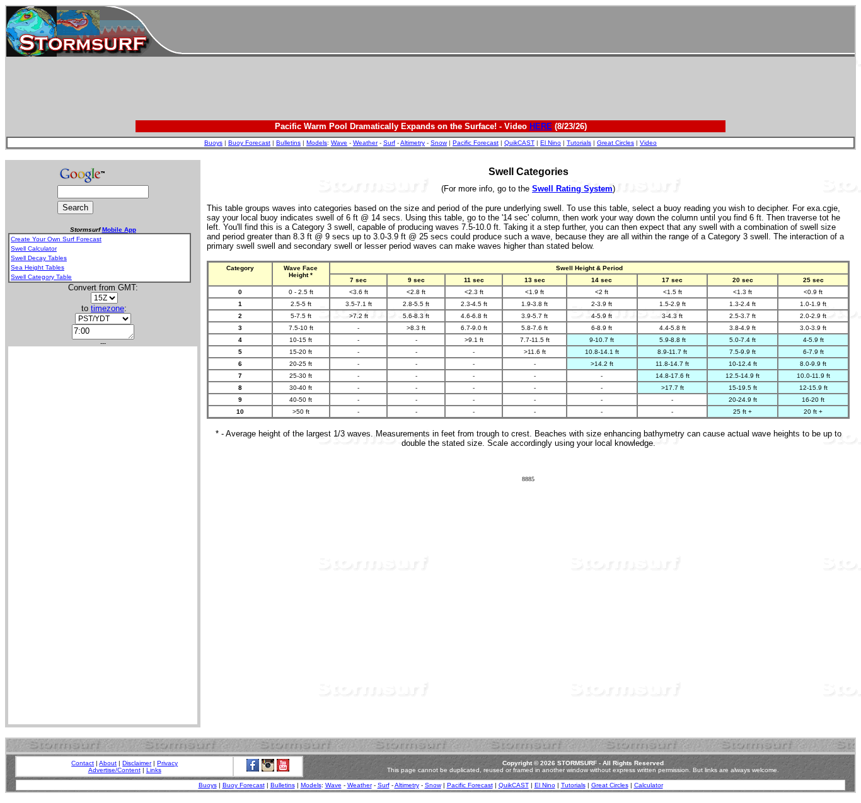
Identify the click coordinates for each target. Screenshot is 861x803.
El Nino (550, 142)
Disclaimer (136, 763)
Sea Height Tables (37, 267)
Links (153, 769)
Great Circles (615, 142)
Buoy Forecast (249, 142)
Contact (82, 763)
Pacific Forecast (476, 142)
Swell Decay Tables (39, 257)
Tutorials (579, 142)
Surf (389, 142)
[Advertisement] (518, 31)
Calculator (648, 785)
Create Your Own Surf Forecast (56, 239)
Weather (365, 142)
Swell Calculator (34, 248)
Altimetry (412, 142)
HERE (540, 126)
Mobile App (119, 229)
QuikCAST (519, 142)
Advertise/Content (114, 769)
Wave (339, 142)
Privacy (167, 763)
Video (648, 142)
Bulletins (288, 142)
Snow (438, 142)
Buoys (213, 142)
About (108, 763)
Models (316, 142)
